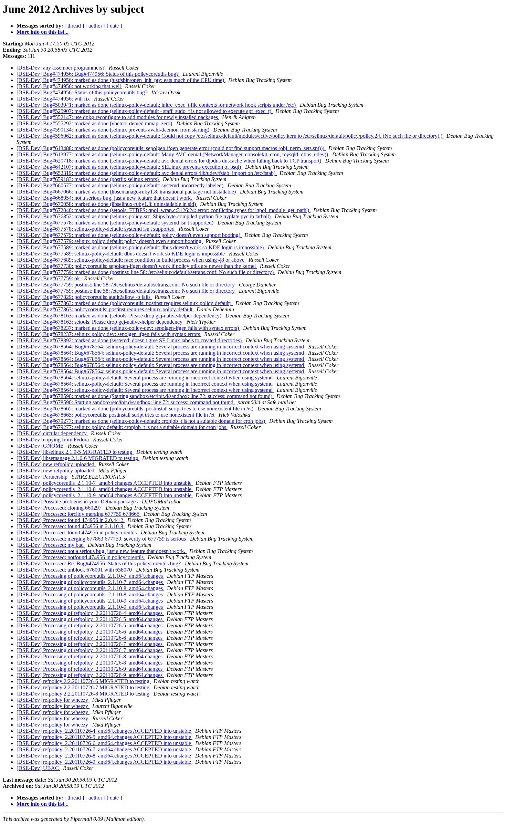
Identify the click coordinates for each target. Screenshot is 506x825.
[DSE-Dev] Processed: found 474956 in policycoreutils (77, 532)
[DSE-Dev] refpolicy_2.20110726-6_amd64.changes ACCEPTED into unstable (104, 743)
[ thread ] (74, 26)
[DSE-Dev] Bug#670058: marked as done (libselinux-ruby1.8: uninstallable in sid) (107, 204)
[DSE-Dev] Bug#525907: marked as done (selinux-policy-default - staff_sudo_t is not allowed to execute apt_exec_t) (145, 111)
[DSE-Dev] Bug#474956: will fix (54, 99)
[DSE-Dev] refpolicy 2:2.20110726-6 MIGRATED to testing (84, 681)
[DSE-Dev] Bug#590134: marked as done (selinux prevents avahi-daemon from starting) (114, 130)
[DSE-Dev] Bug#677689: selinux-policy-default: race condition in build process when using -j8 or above (131, 260)
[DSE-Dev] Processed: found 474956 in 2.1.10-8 (71, 526)
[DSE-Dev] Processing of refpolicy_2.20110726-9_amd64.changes (90, 669)
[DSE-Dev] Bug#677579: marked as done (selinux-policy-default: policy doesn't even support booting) (129, 235)
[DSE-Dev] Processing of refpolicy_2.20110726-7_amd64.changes (90, 644)
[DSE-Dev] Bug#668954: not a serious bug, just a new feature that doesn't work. (105, 198)
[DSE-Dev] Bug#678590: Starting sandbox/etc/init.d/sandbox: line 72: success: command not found (126, 402)
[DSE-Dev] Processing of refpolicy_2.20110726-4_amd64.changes (90, 613)
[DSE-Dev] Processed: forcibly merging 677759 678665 (79, 514)
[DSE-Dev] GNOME (41, 446)
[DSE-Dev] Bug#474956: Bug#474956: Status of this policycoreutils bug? (98, 74)
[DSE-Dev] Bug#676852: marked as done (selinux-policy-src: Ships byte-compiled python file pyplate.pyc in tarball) (144, 216)
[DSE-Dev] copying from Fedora (53, 439)
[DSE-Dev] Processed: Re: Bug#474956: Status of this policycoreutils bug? (99, 563)
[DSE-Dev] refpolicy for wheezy (53, 700)
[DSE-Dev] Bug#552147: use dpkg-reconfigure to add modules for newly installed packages (118, 117)
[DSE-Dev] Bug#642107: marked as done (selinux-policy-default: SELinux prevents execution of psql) (129, 167)
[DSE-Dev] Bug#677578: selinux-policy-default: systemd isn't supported (96, 229)
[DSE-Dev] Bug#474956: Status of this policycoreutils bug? (83, 92)
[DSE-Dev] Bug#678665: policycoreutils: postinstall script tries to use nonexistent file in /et (116, 415)
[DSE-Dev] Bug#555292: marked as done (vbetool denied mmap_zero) (95, 123)
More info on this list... (42, 32)
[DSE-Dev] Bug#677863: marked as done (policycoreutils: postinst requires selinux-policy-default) (125, 303)
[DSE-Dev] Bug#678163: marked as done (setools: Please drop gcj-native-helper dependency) (120, 315)
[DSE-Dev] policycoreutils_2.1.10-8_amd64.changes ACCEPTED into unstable (105, 489)
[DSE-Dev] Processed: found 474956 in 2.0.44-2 (71, 520)
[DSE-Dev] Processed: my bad (51, 545)
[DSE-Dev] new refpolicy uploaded (56, 464)
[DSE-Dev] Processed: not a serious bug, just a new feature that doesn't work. (102, 551)
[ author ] (95, 26)
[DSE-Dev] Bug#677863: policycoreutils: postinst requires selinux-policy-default (105, 309)
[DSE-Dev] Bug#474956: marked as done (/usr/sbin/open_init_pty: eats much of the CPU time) (121, 80)
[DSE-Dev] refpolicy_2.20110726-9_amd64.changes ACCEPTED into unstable (104, 762)
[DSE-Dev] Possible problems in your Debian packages (78, 501)
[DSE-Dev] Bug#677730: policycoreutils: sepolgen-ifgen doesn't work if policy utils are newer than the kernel (137, 266)
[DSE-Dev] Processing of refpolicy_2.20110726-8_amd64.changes (90, 656)
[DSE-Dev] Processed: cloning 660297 (60, 508)
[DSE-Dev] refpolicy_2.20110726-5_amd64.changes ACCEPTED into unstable (104, 737)
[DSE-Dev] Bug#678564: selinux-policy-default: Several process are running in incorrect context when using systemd (145, 377)
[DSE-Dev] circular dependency (52, 433)
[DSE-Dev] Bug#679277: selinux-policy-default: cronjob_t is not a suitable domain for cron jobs (122, 427)
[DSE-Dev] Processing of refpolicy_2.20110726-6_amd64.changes (90, 632)
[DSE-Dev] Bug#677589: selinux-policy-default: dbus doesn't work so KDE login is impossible (121, 254)
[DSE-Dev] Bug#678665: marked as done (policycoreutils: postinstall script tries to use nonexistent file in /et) (136, 408)
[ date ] (114, 26)
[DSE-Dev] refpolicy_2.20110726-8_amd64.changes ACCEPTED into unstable (104, 756)
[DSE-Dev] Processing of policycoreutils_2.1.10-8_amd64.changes (90, 588)
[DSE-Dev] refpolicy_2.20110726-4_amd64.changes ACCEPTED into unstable (104, 731)
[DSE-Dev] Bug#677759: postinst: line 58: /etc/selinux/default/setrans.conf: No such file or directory (126, 285)
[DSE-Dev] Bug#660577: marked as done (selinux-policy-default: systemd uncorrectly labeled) (121, 185)
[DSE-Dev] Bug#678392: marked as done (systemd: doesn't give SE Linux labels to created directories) (130, 340)
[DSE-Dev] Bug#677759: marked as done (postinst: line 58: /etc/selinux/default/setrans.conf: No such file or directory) (146, 272)
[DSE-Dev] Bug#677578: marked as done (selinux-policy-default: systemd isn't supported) (116, 223)
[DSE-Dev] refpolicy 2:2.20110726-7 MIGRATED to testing (84, 687)
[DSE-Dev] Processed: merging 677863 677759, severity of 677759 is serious (102, 539)
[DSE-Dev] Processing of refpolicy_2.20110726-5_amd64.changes (90, 619)
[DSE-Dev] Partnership (43, 477)
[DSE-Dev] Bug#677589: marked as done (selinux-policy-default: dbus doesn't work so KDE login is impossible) (141, 247)
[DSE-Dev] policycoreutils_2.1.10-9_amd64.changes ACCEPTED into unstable (105, 495)
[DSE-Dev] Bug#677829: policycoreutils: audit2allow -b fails (84, 297)
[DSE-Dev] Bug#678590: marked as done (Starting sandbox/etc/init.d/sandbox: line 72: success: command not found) (145, 396)
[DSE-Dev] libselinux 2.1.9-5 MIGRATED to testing (75, 452)
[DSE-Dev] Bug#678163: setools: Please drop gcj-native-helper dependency (100, 322)
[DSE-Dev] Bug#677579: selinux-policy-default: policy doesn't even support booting (110, 241)
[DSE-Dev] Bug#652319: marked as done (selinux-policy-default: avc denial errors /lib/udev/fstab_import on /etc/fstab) (147, 173)
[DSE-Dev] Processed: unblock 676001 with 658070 (75, 570)
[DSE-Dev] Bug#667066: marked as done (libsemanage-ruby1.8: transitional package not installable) (127, 192)
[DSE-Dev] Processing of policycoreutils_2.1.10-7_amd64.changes (90, 576)
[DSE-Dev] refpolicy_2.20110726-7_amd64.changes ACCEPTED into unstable (104, 749)
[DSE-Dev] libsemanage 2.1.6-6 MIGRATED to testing (78, 458)
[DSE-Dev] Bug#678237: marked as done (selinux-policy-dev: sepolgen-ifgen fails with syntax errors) (128, 328)
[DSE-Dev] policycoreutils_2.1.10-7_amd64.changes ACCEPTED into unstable (105, 483)
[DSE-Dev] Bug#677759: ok (49, 278)
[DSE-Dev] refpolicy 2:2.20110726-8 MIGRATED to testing (84, 694)
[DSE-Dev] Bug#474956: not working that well (69, 86)
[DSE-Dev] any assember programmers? (61, 68)
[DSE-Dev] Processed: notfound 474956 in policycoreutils (81, 557)
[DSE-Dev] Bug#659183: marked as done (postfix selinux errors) (88, 179)
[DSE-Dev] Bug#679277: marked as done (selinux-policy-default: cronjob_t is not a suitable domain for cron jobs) (141, 421)
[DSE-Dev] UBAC (38, 768)
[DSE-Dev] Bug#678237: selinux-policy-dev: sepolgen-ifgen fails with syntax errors (109, 334)
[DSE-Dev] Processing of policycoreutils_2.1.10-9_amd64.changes (90, 601)
